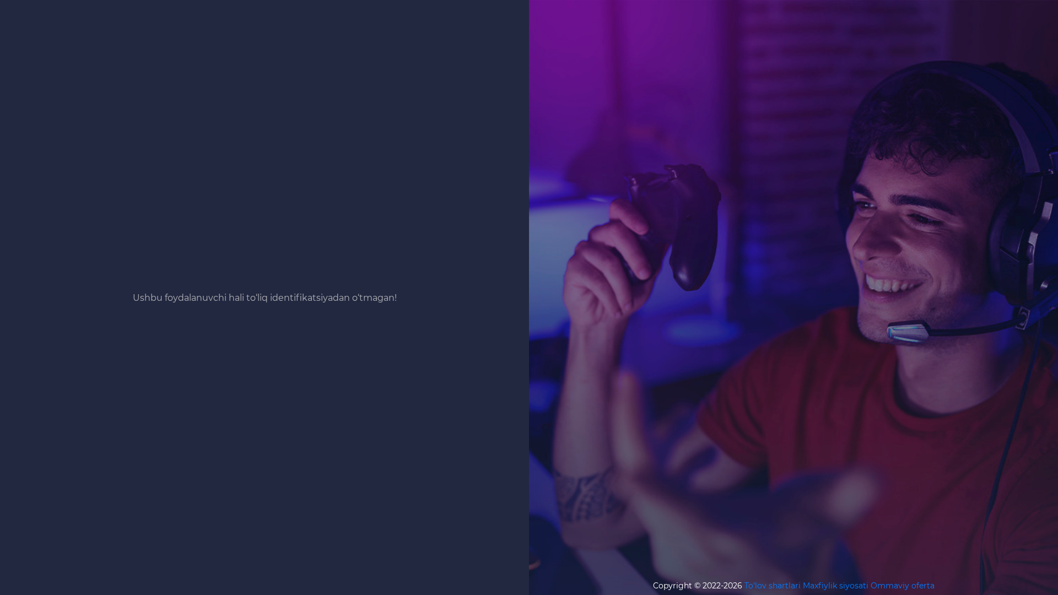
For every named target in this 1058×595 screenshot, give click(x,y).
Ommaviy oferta (903, 586)
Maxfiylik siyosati (835, 586)
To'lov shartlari (772, 586)
